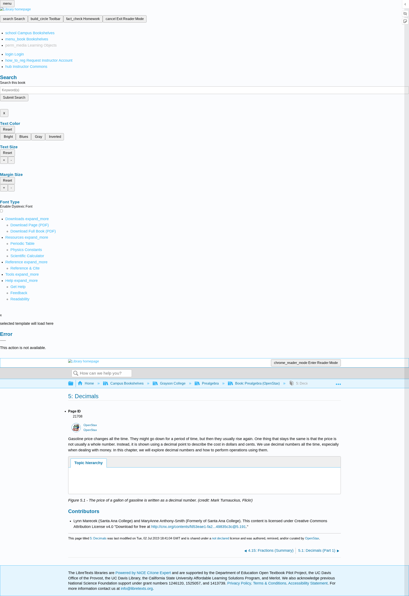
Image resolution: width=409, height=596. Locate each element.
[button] (18, 293)
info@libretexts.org (136, 588)
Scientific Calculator (27, 256)
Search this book (12, 82)
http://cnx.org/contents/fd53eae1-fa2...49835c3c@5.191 (198, 527)
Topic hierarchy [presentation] (88, 463)
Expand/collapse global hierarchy (73, 383)
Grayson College (172, 383)
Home (89, 383)
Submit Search (14, 97)
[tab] (89, 463)
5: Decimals (98, 538)
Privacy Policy (239, 583)
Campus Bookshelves (126, 383)
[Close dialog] (3, 340)
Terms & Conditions (269, 583)
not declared (221, 538)
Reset (7, 129)
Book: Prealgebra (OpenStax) (257, 383)
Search (76, 373)
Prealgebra (210, 383)
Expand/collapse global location (338, 382)
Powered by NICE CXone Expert (143, 573)
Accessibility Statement (308, 583)
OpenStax (90, 425)
